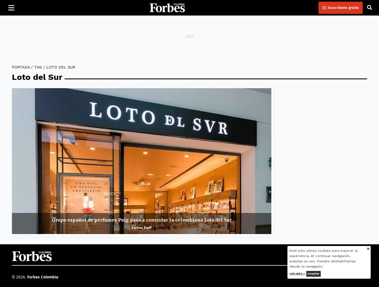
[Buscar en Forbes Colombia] (369, 8)
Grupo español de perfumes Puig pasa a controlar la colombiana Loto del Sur (142, 220)
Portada (21, 67)
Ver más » (297, 273)
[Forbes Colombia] (167, 7)
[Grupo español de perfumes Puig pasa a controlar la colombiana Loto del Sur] (141, 161)
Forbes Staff (141, 227)
